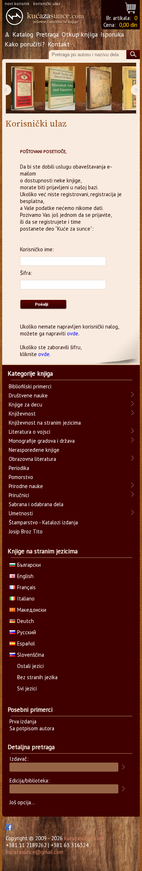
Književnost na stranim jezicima (45, 422)
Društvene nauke (28, 395)
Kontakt (59, 44)
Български (29, 564)
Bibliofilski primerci (30, 386)
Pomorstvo (21, 477)
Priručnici (19, 495)
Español (26, 643)
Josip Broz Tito (26, 531)
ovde (72, 333)
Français (26, 587)
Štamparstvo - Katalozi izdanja (43, 522)
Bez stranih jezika (37, 677)
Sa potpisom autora (31, 728)
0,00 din (128, 24)
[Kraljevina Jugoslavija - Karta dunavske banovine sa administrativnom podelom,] (22, 88)
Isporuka (112, 34)
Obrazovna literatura (32, 458)
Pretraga (47, 34)
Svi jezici (27, 688)
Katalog (22, 34)
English (25, 576)
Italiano (26, 598)
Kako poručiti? (25, 44)
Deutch (25, 621)
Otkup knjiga (80, 34)
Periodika (19, 468)
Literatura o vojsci (29, 431)
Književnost (22, 413)
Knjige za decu (25, 404)
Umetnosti (21, 513)
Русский (26, 632)
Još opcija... (22, 802)
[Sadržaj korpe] (131, 7)
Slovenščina (30, 654)
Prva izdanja (22, 721)
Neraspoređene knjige (34, 449)
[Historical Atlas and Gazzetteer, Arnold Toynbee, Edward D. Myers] (60, 88)
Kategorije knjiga (30, 373)
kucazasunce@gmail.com (34, 852)
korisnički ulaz (46, 3)
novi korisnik (17, 3)
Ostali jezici (30, 665)
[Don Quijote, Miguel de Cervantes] (98, 88)
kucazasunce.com (84, 838)
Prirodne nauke (26, 486)
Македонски (31, 609)
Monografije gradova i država (42, 440)
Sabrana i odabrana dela (36, 504)
